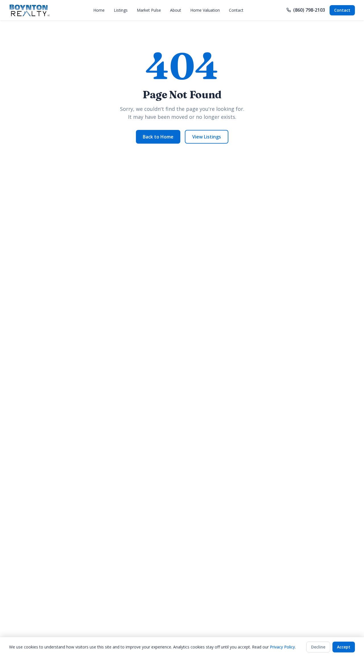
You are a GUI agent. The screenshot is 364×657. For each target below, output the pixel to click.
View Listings (206, 137)
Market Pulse (149, 10)
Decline (318, 647)
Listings (121, 10)
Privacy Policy (282, 647)
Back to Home (158, 137)
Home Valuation (205, 10)
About (175, 10)
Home (99, 10)
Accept (343, 647)
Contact (236, 10)
